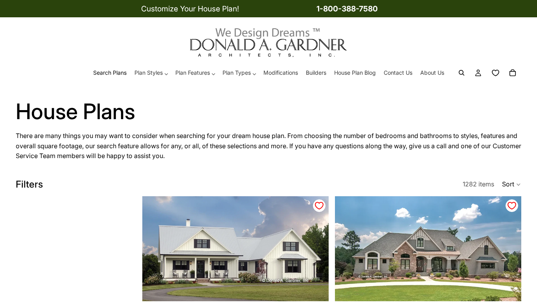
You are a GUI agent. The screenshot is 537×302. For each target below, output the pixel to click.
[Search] (461, 73)
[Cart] (512, 73)
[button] (511, 184)
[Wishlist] (495, 73)
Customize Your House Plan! (190, 8)
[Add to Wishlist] (319, 205)
